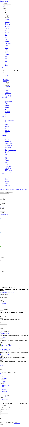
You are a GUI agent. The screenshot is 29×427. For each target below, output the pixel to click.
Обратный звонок (3, 211)
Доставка (3, 304)
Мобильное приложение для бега (6, 400)
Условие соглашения (4, 378)
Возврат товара (4, 381)
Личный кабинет (4, 389)
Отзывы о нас (2, 207)
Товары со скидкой (9, 190)
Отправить (2, 328)
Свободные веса (4, 116)
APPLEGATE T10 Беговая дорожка (4, 333)
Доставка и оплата (5, 74)
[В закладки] (0, 343)
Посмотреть (1, 272)
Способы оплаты (4, 66)
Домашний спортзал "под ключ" (6, 399)
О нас (2, 67)
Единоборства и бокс (22, 189)
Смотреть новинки (2, 373)
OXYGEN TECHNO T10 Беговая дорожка (5, 358)
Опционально (2, 420)
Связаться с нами (2, 214)
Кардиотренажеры (4, 81)
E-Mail (1, 417)
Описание (3, 302)
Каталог (3, 13)
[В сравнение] (1, 343)
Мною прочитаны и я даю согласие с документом (10, 423)
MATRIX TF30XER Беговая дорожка (5, 354)
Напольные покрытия (4, 190)
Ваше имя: (1, 322)
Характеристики (4, 303)
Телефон (1, 418)
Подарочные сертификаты (5, 385)
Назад (1, 411)
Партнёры (3, 386)
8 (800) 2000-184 (5, 6)
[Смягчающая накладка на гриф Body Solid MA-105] (7, 292)
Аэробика (26, 189)
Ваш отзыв (1, 325)
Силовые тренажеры (4, 97)
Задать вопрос (2, 365)
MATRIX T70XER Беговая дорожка (5, 350)
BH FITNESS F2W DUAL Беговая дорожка (5, 337)
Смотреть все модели (3, 295)
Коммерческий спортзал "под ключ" (6, 398)
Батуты (3, 173)
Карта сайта (6, 214)
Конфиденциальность (4, 377)
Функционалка (4, 135)
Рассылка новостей (4, 391)
